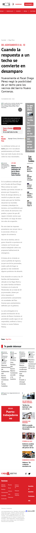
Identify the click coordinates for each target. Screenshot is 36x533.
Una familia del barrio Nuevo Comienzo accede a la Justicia (14, 370)
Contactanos (31, 496)
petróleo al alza (27, 441)
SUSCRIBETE (29, 4)
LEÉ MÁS (13, 163)
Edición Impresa (17, 494)
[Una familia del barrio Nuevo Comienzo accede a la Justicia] (13, 360)
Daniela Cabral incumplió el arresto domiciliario (30, 181)
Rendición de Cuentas (28, 460)
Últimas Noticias (3, 485)
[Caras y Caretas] (9, 475)
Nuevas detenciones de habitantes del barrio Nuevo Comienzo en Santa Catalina (16, 170)
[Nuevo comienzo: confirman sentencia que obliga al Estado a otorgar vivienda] (22, 363)
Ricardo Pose (3, 140)
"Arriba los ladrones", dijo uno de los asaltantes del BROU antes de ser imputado (27, 409)
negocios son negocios (26, 422)
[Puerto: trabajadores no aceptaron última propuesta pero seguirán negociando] (10, 399)
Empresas (10, 497)
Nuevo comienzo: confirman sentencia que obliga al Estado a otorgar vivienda (23, 374)
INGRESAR (18, 4)
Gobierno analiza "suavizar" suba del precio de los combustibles (28, 446)
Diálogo (10, 408)
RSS (29, 501)
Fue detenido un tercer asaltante (27, 402)
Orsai (25, 11)
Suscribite (17, 128)
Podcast (17, 491)
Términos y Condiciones (6, 508)
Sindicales (9, 11)
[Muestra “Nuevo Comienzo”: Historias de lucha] (31, 357)
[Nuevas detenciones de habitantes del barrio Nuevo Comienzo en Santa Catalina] (5, 165)
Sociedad (3, 495)
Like (9, 494)
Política (3, 489)
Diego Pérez (8, 339)
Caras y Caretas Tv (17, 486)
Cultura (32, 11)
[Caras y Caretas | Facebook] (26, 474)
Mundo (18, 11)
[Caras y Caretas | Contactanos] (33, 473)
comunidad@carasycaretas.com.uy (13, 515)
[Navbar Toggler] (5, 4)
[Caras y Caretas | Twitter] (29, 474)
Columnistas (4, 492)
